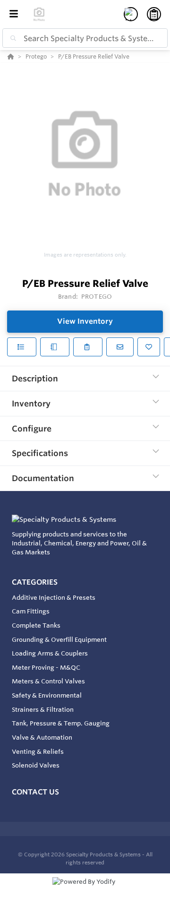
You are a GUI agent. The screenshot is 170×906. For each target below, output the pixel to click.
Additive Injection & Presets (53, 597)
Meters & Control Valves (48, 681)
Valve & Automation (42, 737)
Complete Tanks (36, 625)
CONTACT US (35, 791)
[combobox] (85, 38)
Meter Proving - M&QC (46, 667)
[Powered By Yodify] (85, 890)
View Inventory (85, 321)
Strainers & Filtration (43, 709)
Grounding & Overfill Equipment (59, 639)
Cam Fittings (31, 611)
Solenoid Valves (36, 765)
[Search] (11, 38)
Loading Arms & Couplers (50, 653)
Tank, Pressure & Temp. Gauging (61, 723)
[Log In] (131, 14)
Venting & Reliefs (38, 751)
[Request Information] (120, 346)
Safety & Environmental (47, 695)
